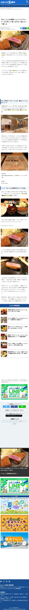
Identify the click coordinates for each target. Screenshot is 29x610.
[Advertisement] (14, 13)
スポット (26, 5)
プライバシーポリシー (13, 586)
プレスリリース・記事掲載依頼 (14, 588)
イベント (20, 5)
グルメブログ (13, 421)
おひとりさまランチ (6, 421)
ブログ (3, 5)
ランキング (9, 5)
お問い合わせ (22, 586)
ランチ (18, 421)
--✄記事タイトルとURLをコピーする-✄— (8, 29)
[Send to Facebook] (24, 28)
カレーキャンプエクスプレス (12, 108)
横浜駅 (14, 423)
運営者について (3, 586)
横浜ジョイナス (23, 421)
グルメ (14, 5)
